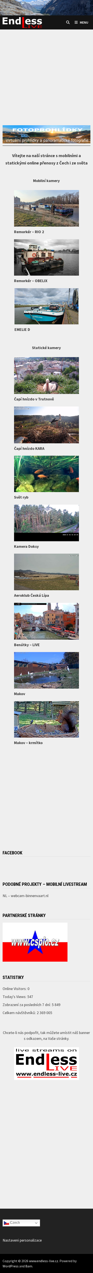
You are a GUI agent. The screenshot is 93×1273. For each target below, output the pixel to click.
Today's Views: (15, 996)
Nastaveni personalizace (22, 1240)
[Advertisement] (46, 69)
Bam (28, 1266)
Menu (84, 22)
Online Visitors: (15, 988)
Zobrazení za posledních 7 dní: (27, 1004)
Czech (14, 1223)
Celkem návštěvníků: (20, 1012)
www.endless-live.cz (43, 1261)
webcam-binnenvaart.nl (29, 895)
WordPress (11, 1266)
